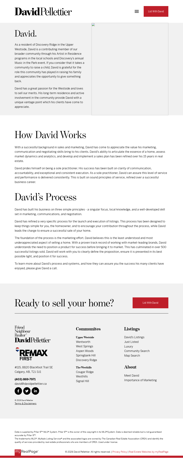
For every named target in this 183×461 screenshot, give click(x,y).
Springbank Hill (86, 355)
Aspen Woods (85, 351)
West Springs (84, 346)
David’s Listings (134, 337)
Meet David (131, 375)
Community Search (137, 351)
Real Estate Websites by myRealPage (148, 451)
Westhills (82, 376)
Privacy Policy (119, 451)
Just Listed (131, 342)
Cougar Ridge (85, 372)
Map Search (132, 355)
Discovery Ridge (86, 360)
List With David (156, 11)
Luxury (128, 346)
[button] (156, 11)
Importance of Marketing (140, 380)
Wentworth (83, 342)
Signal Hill (82, 381)
